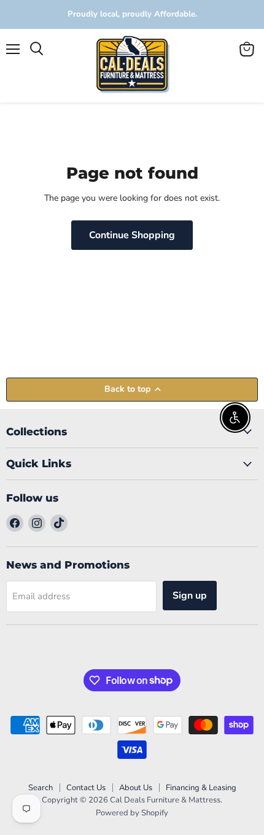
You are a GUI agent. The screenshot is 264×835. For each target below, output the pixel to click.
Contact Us (86, 787)
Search (40, 787)
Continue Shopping (132, 235)
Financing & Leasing (201, 787)
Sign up (190, 595)
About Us (135, 787)
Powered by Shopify (132, 812)
